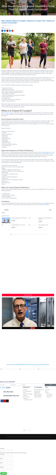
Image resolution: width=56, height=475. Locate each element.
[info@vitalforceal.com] (2, 396)
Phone (1, 458)
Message (2, 467)
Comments (2, 448)
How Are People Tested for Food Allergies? (19, 217)
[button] (2, 31)
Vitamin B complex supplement (44, 152)
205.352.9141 (8, 392)
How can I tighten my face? (43, 224)
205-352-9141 (46, 204)
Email (1, 462)
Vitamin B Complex (5, 112)
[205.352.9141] (2, 392)
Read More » (14, 220)
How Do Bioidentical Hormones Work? (18, 224)
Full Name (2, 454)
